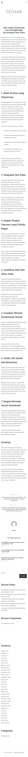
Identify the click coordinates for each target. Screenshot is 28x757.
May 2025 (4, 687)
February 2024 (5, 722)
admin (14, 530)
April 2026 (4, 660)
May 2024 (4, 715)
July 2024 (4, 711)
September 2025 (6, 677)
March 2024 (4, 720)
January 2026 (5, 667)
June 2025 (4, 684)
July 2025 (3, 682)
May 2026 (4, 658)
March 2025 (4, 691)
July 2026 (4, 653)
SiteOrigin (21, 752)
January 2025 (5, 696)
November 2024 (5, 701)
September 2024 (6, 706)
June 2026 (4, 655)
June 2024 (4, 713)
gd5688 (14, 11)
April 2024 (4, 718)
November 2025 (5, 672)
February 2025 (5, 694)
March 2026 (4, 663)
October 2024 (5, 703)
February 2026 (5, 665)
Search (3, 573)
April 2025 (4, 689)
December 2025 (5, 670)
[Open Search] (26, 2)
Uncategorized (5, 736)
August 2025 (4, 679)
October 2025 (5, 675)
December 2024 (5, 699)
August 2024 (4, 708)
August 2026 (4, 651)
